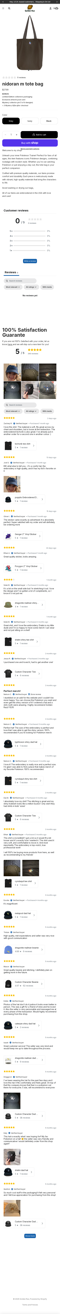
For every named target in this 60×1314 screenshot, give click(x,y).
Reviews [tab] (11, 272)
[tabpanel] (30, 302)
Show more (30, 1236)
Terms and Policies (30, 1305)
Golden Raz (24, 1299)
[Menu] (3, 8)
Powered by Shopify (38, 1299)
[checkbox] (47, 287)
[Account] (50, 8)
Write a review (30, 261)
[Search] (9, 8)
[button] (30, 231)
